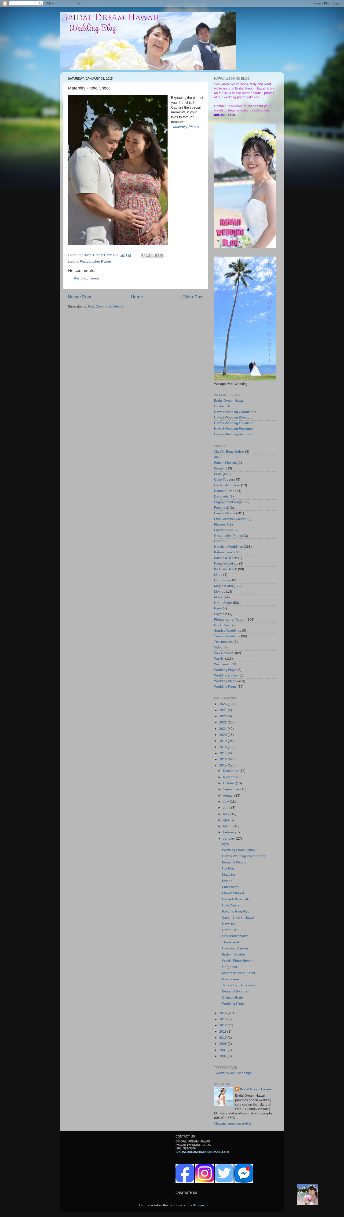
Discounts (221, 496)
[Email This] (143, 255)
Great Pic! (229, 930)
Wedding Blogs (225, 670)
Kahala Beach (224, 552)
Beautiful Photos (234, 862)
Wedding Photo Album (238, 850)
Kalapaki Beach (225, 558)
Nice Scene (230, 979)
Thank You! (230, 942)
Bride (218, 474)
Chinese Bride (232, 997)
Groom (219, 541)
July (226, 801)
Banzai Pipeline (225, 463)
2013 (223, 1019)
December (231, 771)
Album (218, 457)
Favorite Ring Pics (235, 911)
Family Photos (224, 513)
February (230, 832)
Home (137, 296)
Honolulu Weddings (228, 546)
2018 (223, 747)
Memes (219, 591)
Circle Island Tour (227, 485)
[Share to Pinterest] (161, 255)
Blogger (198, 1205)
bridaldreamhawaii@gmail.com (202, 1152)
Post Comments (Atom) (105, 306)
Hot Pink (228, 868)
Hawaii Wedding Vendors (232, 434)
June (227, 807)
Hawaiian (229, 924)
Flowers (220, 524)
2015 (223, 765)
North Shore (223, 603)
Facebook (221, 507)
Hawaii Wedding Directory (233, 417)
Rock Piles (222, 625)
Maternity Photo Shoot (238, 973)
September (231, 789)
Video (218, 647)
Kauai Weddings (226, 563)
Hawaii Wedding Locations (233, 423)
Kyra (225, 844)
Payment (220, 614)
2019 (223, 741)
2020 (223, 735)
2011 (223, 1031)
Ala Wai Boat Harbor (229, 451)
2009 (223, 1043)
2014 (223, 1013)
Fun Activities (224, 530)
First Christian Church (230, 519)
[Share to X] (152, 255)
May (226, 814)
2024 (223, 710)
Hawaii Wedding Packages (233, 428)
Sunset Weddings (227, 636)
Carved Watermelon (237, 899)
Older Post (193, 296)
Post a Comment (86, 278)
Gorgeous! (230, 967)
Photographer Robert (95, 261)
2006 (223, 1056)
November (231, 777)
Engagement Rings (228, 502)
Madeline (229, 874)
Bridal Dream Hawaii (229, 400)
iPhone (227, 881)
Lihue (218, 574)
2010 (223, 1037)
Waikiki (219, 658)
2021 (223, 728)
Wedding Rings (225, 686)
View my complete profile (232, 1123)
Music (218, 597)
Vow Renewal (224, 653)
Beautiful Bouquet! (235, 991)
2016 (223, 759)
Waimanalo (222, 664)
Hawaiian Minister (235, 948)
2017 (223, 753)
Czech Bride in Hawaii (238, 917)
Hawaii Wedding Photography (244, 856)
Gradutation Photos (228, 535)
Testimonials (223, 642)
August (228, 795)
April (227, 820)
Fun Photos (230, 887)
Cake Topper (223, 479)
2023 (223, 716)
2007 (223, 1050)
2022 (223, 722)
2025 (223, 704)
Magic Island (223, 586)
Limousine (221, 580)
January (229, 838)
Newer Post (79, 296)
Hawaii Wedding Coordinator (235, 412)
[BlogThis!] (148, 255)
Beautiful (220, 468)
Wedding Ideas (225, 681)
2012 (223, 1025)
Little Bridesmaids (235, 936)
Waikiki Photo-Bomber (238, 961)
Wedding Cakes (226, 675)
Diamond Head (225, 491)
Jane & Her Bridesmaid (239, 985)
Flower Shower (233, 893)
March (228, 826)
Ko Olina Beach (225, 569)
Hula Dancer (231, 905)
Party (218, 608)
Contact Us (222, 406)
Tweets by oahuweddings (233, 1073)
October (229, 783)
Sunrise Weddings (227, 630)
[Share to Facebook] (157, 255)
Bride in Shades (233, 954)
